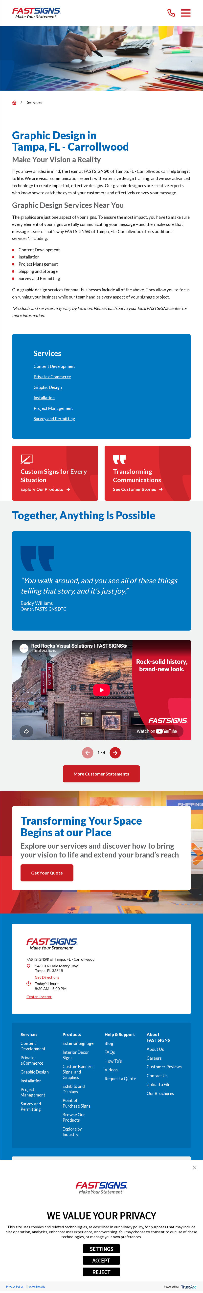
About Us (155, 1049)
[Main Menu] (185, 13)
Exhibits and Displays (74, 1089)
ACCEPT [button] (101, 1260)
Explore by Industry (72, 1131)
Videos (111, 1069)
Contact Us (157, 1075)
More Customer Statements (101, 773)
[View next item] (115, 752)
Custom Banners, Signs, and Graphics (78, 1072)
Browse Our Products (74, 1117)
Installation (31, 1080)
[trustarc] (188, 1286)
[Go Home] (14, 102)
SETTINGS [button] (101, 1248)
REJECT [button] (101, 1272)
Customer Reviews (164, 1066)
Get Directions (47, 977)
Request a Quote (120, 1078)
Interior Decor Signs (76, 1055)
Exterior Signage (78, 1043)
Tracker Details (35, 1286)
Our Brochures (160, 1093)
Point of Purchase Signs (76, 1103)
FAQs (110, 1052)
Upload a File (158, 1084)
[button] (195, 1168)
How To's (113, 1061)
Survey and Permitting (31, 1106)
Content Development (33, 1046)
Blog (109, 1043)
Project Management (33, 1092)
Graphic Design (35, 1071)
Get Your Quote (47, 872)
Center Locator (39, 997)
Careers (154, 1058)
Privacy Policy (14, 1286)
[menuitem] (101, 366)
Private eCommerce (32, 1060)
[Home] (36, 13)
